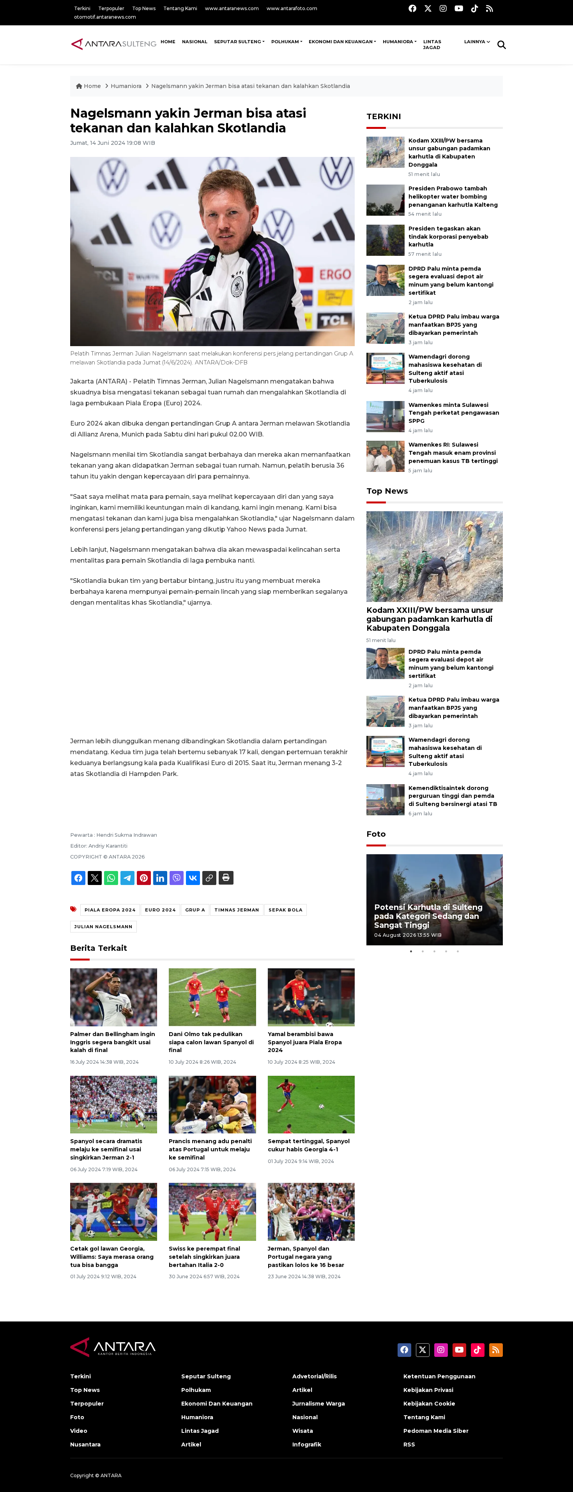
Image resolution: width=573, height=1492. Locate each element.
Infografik (306, 1444)
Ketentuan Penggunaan (439, 1376)
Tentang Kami (180, 8)
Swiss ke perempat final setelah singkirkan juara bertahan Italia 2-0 (204, 1257)
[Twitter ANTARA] (428, 8)
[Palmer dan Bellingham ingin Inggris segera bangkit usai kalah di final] (113, 997)
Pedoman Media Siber (436, 1430)
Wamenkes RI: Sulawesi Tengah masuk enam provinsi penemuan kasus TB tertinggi (453, 452)
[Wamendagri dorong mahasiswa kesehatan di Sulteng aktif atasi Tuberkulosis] (385, 367)
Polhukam (285, 41)
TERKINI (383, 116)
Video (78, 1430)
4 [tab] (446, 951)
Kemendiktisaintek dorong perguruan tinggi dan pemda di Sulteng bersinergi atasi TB (453, 796)
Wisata (302, 1430)
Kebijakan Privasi (428, 1389)
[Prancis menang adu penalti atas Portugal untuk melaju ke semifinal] (212, 1104)
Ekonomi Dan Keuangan (341, 41)
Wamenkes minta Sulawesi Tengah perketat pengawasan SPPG (454, 413)
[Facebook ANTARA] (412, 8)
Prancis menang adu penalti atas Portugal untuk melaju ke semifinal (210, 1149)
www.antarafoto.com (292, 8)
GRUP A (195, 910)
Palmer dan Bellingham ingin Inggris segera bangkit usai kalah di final (112, 1042)
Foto (376, 834)
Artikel (191, 1444)
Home (92, 86)
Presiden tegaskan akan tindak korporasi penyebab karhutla (448, 236)
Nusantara (85, 1444)
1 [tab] (411, 951)
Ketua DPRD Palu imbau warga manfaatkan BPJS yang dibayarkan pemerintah (454, 324)
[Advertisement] (212, 672)
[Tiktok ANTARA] (474, 8)
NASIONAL (194, 41)
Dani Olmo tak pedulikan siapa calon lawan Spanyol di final (211, 1042)
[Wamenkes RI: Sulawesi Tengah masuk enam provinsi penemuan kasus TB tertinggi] (385, 456)
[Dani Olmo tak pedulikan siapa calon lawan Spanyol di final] (212, 997)
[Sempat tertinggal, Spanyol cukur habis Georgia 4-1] (311, 1104)
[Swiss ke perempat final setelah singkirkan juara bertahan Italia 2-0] (212, 1211)
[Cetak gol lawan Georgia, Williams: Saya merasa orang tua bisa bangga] (113, 1211)
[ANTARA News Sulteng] (113, 44)
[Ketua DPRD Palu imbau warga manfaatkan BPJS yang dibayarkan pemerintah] (385, 327)
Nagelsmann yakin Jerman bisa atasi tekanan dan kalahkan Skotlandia (250, 86)
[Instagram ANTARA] (443, 8)
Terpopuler (111, 8)
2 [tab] (423, 951)
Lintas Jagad (432, 45)
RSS (409, 1444)
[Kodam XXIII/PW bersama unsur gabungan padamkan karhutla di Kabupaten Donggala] (385, 151)
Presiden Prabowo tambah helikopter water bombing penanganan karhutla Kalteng (453, 196)
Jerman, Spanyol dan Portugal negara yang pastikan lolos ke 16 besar (306, 1257)
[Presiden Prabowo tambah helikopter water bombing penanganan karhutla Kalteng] (385, 199)
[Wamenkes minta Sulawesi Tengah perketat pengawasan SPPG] (385, 416)
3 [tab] (435, 951)
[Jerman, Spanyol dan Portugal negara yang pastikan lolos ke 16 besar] (311, 1211)
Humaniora (398, 41)
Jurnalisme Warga (318, 1403)
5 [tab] (458, 951)
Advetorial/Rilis (314, 1376)
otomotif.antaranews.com (105, 17)
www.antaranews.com (232, 8)
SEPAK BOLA (285, 910)
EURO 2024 (160, 910)
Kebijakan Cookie (429, 1403)
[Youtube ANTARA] (459, 8)
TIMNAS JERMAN (236, 910)
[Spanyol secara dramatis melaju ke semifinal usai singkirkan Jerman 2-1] (113, 1104)
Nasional (305, 1417)
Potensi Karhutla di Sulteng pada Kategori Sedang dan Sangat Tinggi (428, 916)
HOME (168, 41)
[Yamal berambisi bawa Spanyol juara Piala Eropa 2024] (311, 997)
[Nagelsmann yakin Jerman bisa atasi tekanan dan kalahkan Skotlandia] (434, 556)
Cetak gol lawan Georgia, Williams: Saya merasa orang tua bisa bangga (112, 1257)
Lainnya (474, 41)
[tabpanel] (434, 899)
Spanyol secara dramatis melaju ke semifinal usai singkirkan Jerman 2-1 (106, 1149)
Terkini (82, 8)
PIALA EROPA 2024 (110, 910)
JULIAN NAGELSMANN (103, 926)
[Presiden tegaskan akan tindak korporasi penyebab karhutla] (385, 239)
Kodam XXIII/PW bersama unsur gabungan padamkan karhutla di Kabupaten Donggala (429, 619)
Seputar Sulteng (237, 41)
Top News (144, 8)
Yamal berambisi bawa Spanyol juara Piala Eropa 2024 (305, 1042)
